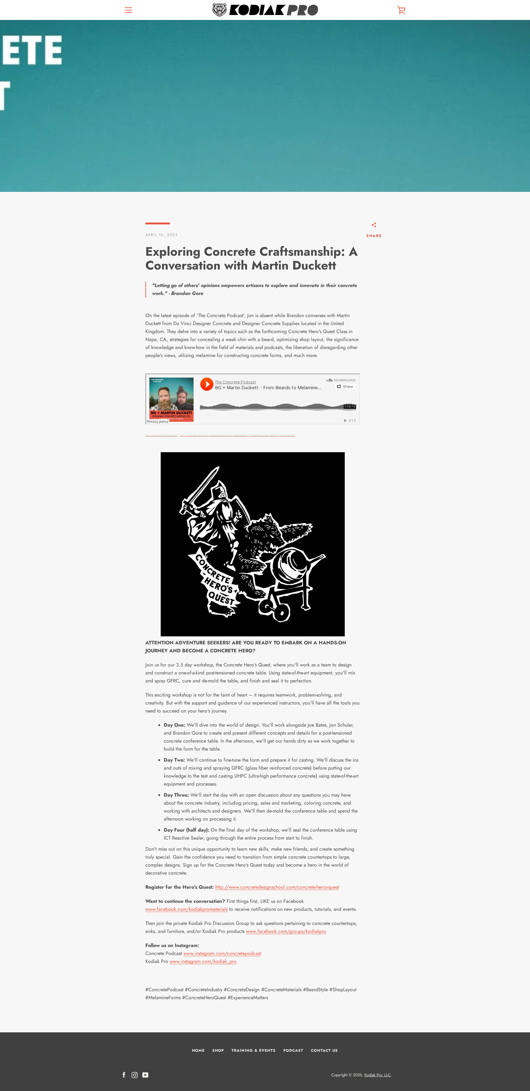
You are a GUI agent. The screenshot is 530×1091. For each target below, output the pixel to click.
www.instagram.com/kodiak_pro (203, 961)
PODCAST (293, 1050)
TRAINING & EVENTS (254, 1050)
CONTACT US (324, 1050)
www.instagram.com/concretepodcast (222, 953)
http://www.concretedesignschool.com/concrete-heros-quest (277, 887)
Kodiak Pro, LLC (377, 1075)
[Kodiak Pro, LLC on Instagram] (135, 1074)
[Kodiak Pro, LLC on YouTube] (145, 1074)
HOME (198, 1050)
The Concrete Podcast (161, 435)
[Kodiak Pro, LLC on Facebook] (124, 1074)
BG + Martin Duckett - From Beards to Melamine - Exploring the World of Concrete (237, 435)
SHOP (218, 1050)
